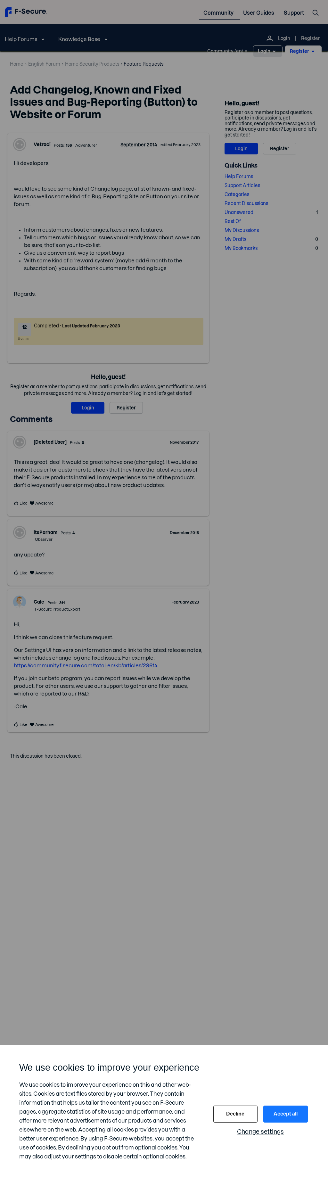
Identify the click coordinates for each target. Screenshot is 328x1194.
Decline (235, 1113)
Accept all (286, 1113)
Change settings (260, 1132)
